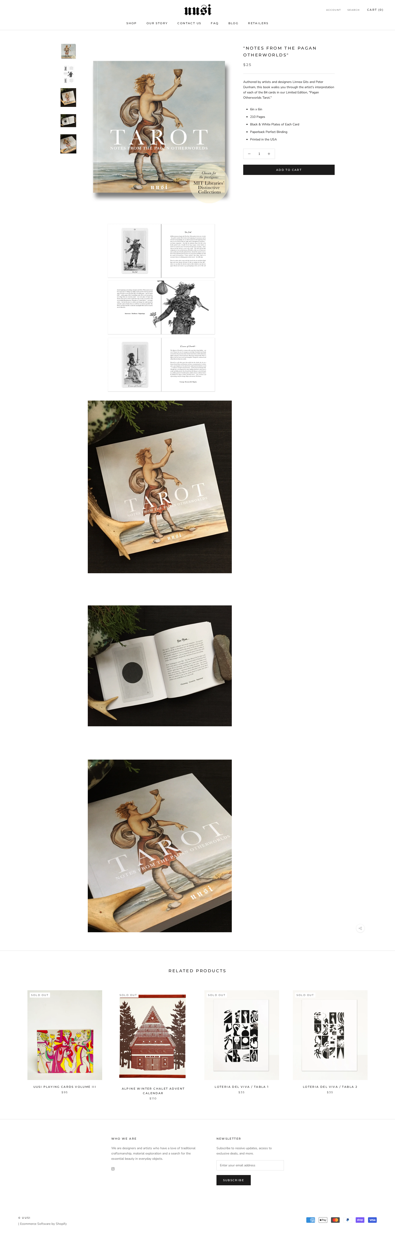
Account (333, 9)
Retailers (258, 23)
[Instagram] (113, 1168)
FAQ (215, 23)
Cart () (375, 9)
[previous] (14, 1040)
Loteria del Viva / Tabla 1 (242, 1086)
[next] (381, 1040)
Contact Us (189, 23)
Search (353, 9)
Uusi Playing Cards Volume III (64, 1086)
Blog (233, 23)
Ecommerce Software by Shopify (43, 1224)
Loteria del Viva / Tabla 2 (330, 1086)
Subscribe (233, 1180)
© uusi (24, 1217)
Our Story (157, 23)
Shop (131, 23)
